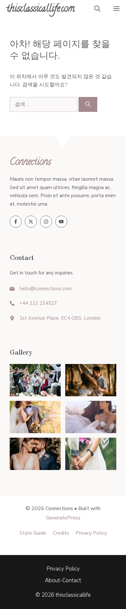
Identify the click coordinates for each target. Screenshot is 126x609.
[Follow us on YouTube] (61, 222)
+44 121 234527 (38, 303)
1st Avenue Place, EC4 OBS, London (59, 318)
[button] (97, 9)
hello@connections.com (45, 288)
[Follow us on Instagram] (46, 222)
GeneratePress (63, 517)
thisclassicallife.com (40, 9)
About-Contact (63, 580)
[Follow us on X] (31, 222)
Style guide (32, 533)
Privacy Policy (63, 568)
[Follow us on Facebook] (16, 222)
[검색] (88, 104)
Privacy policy (91, 533)
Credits (61, 533)
